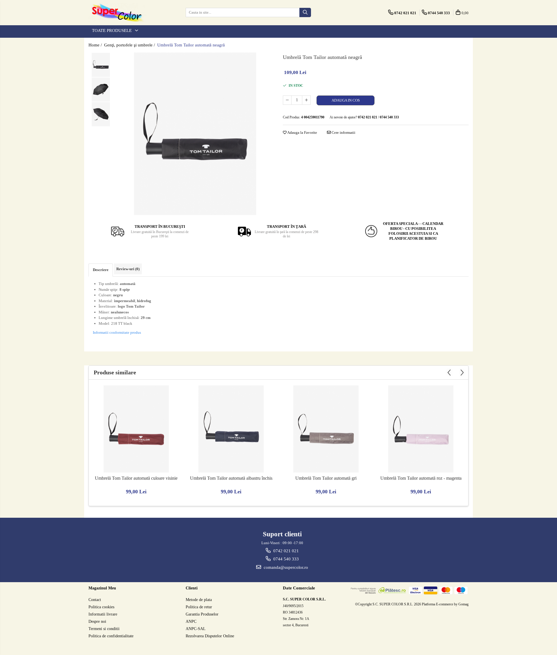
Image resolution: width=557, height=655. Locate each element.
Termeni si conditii (104, 629)
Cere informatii (343, 132)
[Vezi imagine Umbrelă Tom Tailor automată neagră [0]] (101, 65)
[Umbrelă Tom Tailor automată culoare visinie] (136, 428)
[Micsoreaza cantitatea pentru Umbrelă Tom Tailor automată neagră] (287, 100)
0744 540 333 (285, 559)
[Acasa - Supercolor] (117, 12)
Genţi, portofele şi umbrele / (130, 45)
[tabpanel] (195, 134)
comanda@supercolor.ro (285, 567)
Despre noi (97, 621)
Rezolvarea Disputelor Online (210, 636)
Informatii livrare (102, 614)
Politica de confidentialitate (110, 636)
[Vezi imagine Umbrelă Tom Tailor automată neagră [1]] (101, 89)
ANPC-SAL (196, 629)
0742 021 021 (285, 550)
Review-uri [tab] (128, 269)
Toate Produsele (112, 30)
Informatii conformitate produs (117, 332)
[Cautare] (305, 12)
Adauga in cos (346, 100)
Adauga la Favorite (302, 132)
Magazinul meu (102, 588)
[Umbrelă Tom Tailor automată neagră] (195, 134)
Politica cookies (101, 607)
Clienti (192, 588)
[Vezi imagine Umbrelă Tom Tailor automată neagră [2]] (101, 114)
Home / (95, 45)
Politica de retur (199, 607)
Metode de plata (199, 600)
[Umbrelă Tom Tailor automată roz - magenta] (420, 428)
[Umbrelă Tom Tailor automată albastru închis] (231, 428)
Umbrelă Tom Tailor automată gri (326, 478)
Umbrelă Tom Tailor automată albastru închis (231, 478)
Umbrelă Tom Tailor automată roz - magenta (421, 478)
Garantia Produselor (202, 614)
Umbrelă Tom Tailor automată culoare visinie (136, 478)
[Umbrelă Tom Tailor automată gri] (326, 428)
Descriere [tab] (100, 270)
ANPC (191, 621)
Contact (94, 600)
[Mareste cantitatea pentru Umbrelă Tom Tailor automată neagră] (306, 100)
